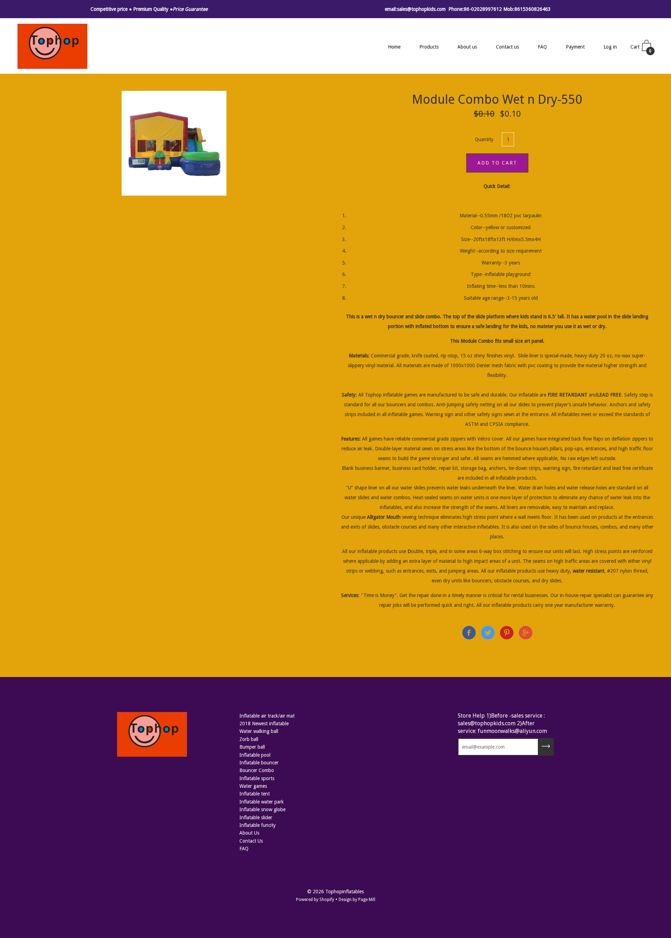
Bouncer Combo (256, 770)
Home (394, 47)
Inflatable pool (254, 755)
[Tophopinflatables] (469, 634)
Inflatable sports (256, 778)
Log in (610, 47)
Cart (641, 48)
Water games (253, 786)
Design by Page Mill (357, 899)
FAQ (542, 47)
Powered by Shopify (315, 899)
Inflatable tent (254, 794)
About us (467, 47)
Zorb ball (248, 739)
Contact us (507, 47)
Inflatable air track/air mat (267, 716)
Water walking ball (258, 731)
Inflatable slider (255, 817)
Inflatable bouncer (259, 762)
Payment (575, 47)
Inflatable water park (261, 802)
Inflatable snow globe (262, 809)
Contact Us (251, 841)
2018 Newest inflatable (264, 723)
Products (429, 47)
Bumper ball (252, 747)
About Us (249, 833)
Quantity (484, 139)
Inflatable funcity (257, 825)
